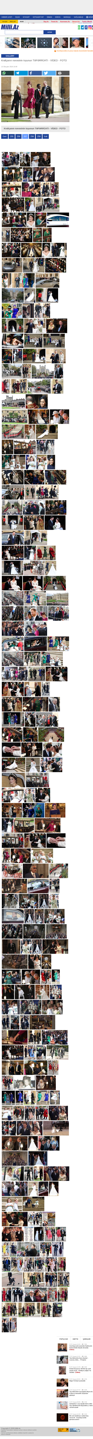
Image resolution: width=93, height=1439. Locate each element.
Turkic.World (87, 22)
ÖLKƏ (17, 17)
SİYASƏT (26, 17)
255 (11, 136)
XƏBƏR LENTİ (6, 17)
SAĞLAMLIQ (78, 17)
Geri (1, 43)
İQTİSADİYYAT (38, 17)
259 (38, 136)
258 (32, 136)
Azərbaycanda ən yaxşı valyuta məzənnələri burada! (75, 51)
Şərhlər (86, 1339)
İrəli (91, 43)
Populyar (63, 1339)
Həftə (75, 1339)
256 (18, 136)
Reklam (13, 21)
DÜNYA (57, 17)
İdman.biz (76, 22)
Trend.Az (54, 22)
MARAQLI (67, 17)
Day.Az (46, 22)
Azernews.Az (65, 22)
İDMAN (49, 17)
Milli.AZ (10, 27)
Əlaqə (4, 21)
